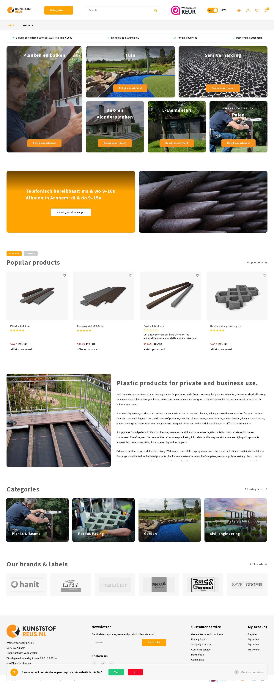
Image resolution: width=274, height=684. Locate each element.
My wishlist (254, 649)
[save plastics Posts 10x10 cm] (170, 296)
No (135, 672)
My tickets (253, 644)
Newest (30, 253)
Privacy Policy (199, 639)
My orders (253, 639)
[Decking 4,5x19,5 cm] (103, 296)
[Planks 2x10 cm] (37, 296)
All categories (254, 489)
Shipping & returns (201, 644)
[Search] (155, 10)
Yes (116, 672)
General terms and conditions (207, 634)
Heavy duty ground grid (226, 326)
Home (10, 25)
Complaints (197, 659)
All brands (256, 564)
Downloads (197, 654)
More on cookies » (252, 672)
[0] (265, 10)
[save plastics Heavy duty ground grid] (237, 296)
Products (27, 25)
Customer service (200, 649)
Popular (14, 253)
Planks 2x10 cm (20, 326)
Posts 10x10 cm (154, 326)
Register (252, 634)
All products (255, 262)
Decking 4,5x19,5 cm (90, 326)
